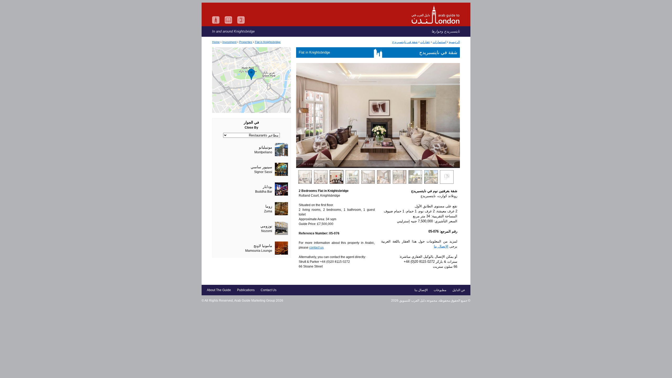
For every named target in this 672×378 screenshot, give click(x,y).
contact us (316, 247)
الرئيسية (454, 42)
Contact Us (268, 290)
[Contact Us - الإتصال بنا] (241, 20)
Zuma (268, 211)
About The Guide (219, 290)
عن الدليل (458, 290)
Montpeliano (263, 152)
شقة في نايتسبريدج (405, 42)
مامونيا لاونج (263, 246)
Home (216, 42)
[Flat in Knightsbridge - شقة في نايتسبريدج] (251, 80)
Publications (246, 290)
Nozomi (266, 231)
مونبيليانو (265, 147)
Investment (229, 42)
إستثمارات (439, 42)
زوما (268, 206)
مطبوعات (440, 290)
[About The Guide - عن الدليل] (215, 20)
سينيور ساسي (261, 167)
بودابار (267, 187)
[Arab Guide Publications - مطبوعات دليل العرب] (228, 20)
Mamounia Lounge (258, 251)
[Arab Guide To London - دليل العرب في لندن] (336, 14)
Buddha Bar (263, 191)
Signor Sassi (263, 172)
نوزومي (266, 226)
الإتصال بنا (441, 246)
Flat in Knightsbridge (268, 42)
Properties (245, 42)
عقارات (425, 42)
